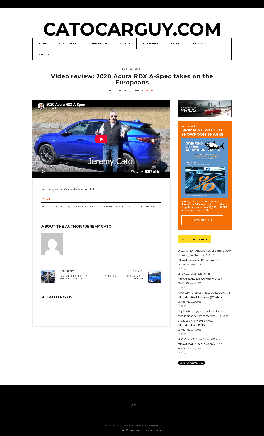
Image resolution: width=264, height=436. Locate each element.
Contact (200, 43)
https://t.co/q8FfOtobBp (191, 344)
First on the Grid (118, 90)
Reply (179, 268)
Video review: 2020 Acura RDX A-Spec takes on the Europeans (132, 79)
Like (151, 90)
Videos (125, 43)
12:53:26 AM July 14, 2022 (189, 348)
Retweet (182, 268)
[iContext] (110, 430)
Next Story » (138, 271)
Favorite (185, 268)
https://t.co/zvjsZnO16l (191, 260)
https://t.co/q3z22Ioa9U (191, 278)
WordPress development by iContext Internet (142, 430)
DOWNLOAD (202, 220)
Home (43, 43)
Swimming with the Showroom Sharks (203, 130)
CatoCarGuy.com (132, 29)
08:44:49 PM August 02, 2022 (190, 264)
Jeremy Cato (98, 226)
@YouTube (214, 260)
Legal (132, 404)
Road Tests (68, 43)
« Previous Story (66, 271)
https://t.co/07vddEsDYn (192, 297)
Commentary (98, 43)
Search (44, 54)
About (176, 43)
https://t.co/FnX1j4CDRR (191, 325)
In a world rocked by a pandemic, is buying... (73, 277)
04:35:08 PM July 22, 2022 (189, 302)
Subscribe (151, 43)
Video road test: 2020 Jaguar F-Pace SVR (124, 277)
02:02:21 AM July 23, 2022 (189, 283)
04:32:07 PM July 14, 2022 (189, 330)
